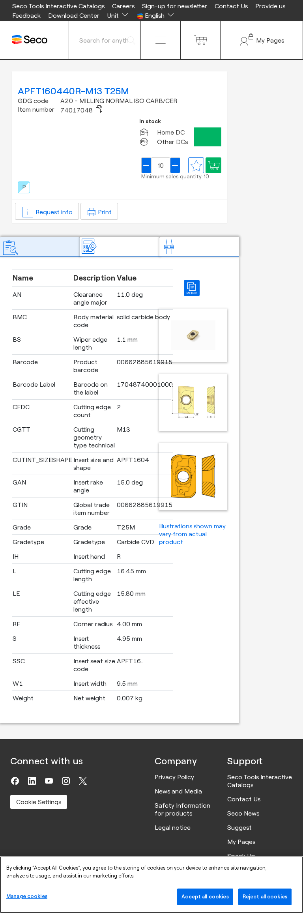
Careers (123, 6)
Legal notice (173, 827)
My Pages (241, 842)
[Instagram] (66, 781)
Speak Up (241, 856)
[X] (83, 781)
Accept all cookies (204, 896)
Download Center (73, 15)
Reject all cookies (265, 896)
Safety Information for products (182, 809)
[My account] (262, 40)
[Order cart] (200, 40)
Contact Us (231, 6)
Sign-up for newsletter (174, 6)
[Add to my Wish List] (213, 165)
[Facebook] (15, 781)
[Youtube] (49, 781)
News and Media (178, 791)
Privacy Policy (174, 777)
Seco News (243, 813)
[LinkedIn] (32, 781)
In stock (150, 121)
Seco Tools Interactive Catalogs (58, 6)
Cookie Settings (38, 802)
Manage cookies (26, 896)
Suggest (239, 827)
